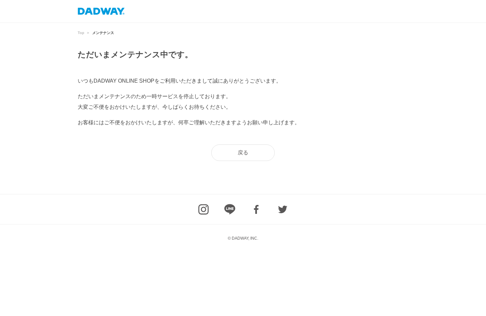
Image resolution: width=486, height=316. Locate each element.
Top (81, 33)
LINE (230, 209)
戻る (243, 152)
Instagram (203, 209)
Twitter (283, 209)
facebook (256, 209)
